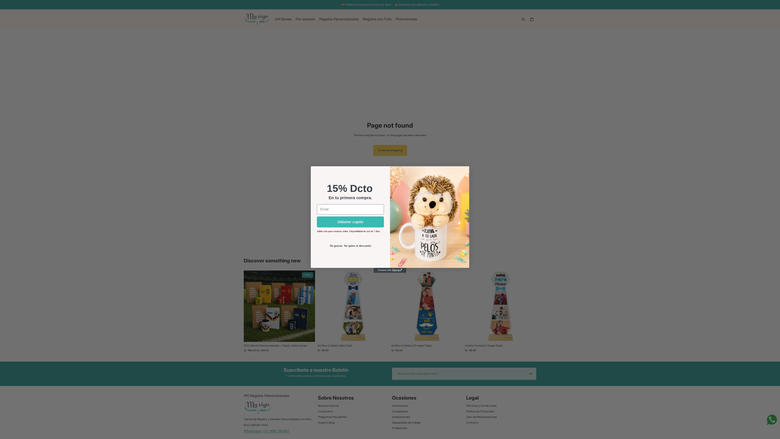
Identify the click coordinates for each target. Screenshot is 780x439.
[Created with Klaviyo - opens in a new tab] (390, 270)
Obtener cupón (350, 222)
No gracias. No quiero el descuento (350, 245)
